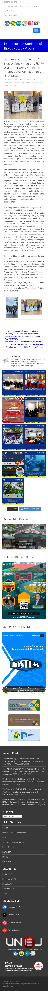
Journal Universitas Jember (13, 842)
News (4, 884)
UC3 (4, 837)
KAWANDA (6, 852)
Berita (4, 874)
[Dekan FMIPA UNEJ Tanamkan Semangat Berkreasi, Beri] (13, 437)
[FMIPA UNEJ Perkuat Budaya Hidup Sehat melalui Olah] (13, 491)
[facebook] (5, 3)
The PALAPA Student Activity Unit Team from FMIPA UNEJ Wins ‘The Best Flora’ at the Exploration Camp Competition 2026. (23, 771)
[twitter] (8, 3)
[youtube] (15, 3)
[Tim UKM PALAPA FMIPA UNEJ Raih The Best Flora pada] (35, 383)
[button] (24, 536)
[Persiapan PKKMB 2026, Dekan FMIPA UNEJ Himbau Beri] (35, 437)
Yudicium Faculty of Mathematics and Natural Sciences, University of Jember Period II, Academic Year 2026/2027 (22, 761)
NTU (35, 82)
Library (5, 857)
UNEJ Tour (6, 862)
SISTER (5, 828)
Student (5, 889)
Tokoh (4, 894)
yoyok (15, 85)
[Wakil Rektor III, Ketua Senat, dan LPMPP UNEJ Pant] (35, 410)
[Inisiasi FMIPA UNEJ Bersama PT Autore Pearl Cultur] (35, 464)
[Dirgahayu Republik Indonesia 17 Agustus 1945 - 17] (13, 410)
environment (29, 82)
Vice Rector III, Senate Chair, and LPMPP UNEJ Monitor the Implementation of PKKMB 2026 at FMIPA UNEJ (24, 781)
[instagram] (12, 3)
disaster (21, 82)
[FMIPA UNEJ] (20, 23)
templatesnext (7, 986)
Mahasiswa (7, 879)
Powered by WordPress (10, 984)
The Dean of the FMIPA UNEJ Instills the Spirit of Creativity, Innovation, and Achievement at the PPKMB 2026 (21, 792)
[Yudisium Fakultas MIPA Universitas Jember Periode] (13, 383)
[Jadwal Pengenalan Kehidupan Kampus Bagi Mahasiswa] (13, 464)
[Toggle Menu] (36, 31)
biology (15, 82)
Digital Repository (9, 847)
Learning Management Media (14, 833)
